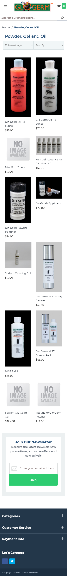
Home (6, 27)
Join (34, 480)
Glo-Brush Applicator (48, 203)
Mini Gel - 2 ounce (16, 167)
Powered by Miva (30, 572)
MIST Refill (11, 371)
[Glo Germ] (33, 6)
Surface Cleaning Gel (18, 273)
